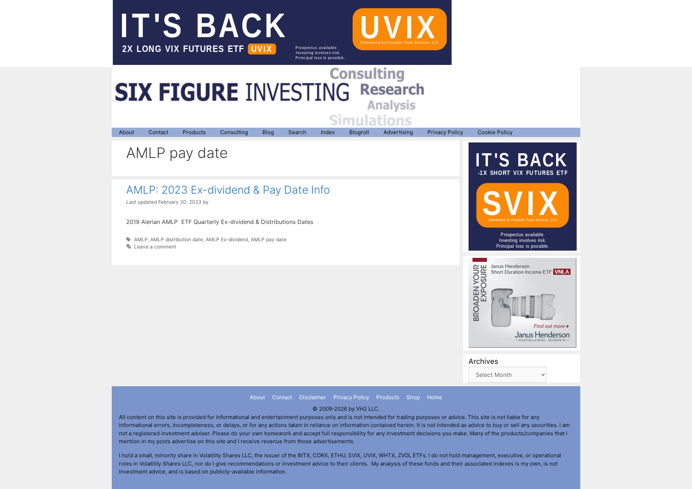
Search (297, 132)
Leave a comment (155, 247)
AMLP (140, 239)
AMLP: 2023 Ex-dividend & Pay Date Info (228, 189)
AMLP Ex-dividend (227, 239)
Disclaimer (312, 397)
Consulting (234, 132)
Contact (158, 132)
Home (434, 397)
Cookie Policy (495, 132)
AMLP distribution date (176, 239)
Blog (268, 132)
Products (194, 132)
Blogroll (359, 132)
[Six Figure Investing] (276, 96)
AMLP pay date (269, 239)
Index (328, 132)
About (126, 132)
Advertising (398, 132)
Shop (413, 397)
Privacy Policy (445, 132)
